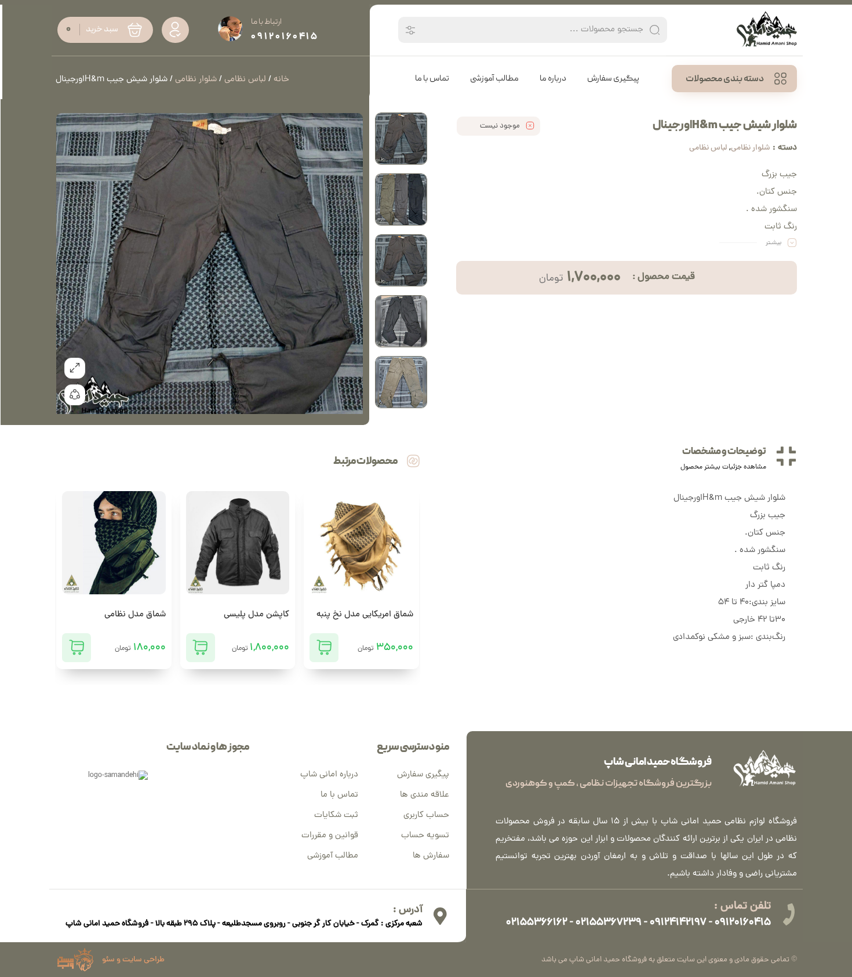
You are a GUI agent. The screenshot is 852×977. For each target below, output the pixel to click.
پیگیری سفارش (423, 775)
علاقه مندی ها (424, 795)
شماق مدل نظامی (135, 615)
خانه (281, 79)
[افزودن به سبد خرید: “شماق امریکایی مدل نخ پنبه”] (324, 647)
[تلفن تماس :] (788, 914)
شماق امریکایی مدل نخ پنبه (364, 615)
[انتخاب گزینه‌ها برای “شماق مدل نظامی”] (76, 647)
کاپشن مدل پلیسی (256, 615)
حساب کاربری (426, 815)
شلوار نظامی (750, 148)
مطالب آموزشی (332, 856)
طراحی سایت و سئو (133, 960)
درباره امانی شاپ (329, 775)
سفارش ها (431, 856)
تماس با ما (339, 795)
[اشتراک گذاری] (74, 394)
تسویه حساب (425, 835)
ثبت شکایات (336, 815)
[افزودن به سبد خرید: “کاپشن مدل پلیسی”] (200, 647)
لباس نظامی (708, 148)
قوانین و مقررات (329, 835)
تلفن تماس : (742, 906)
